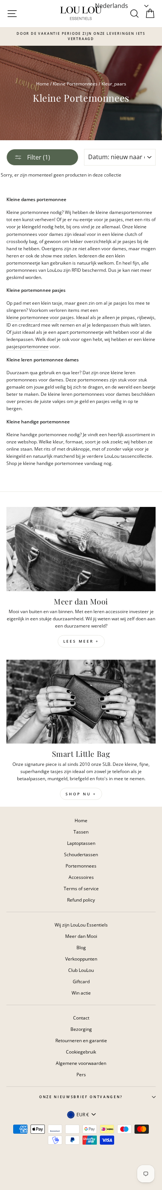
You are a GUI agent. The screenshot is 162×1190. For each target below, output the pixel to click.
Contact (81, 1018)
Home (42, 84)
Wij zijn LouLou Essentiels (81, 925)
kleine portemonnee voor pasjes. (40, 317)
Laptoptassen (81, 843)
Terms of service (81, 888)
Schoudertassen (81, 854)
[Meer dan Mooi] (81, 549)
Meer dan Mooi (81, 936)
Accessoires (81, 877)
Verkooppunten (81, 959)
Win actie (81, 993)
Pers (81, 1074)
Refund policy (81, 900)
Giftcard (81, 981)
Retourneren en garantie (81, 1040)
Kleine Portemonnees (75, 84)
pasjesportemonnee (27, 346)
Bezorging (81, 1029)
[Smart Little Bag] (81, 702)
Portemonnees (81, 866)
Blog (81, 947)
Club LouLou (81, 970)
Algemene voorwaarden (81, 1063)
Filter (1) (38, 157)
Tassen (81, 832)
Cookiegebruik (81, 1052)
